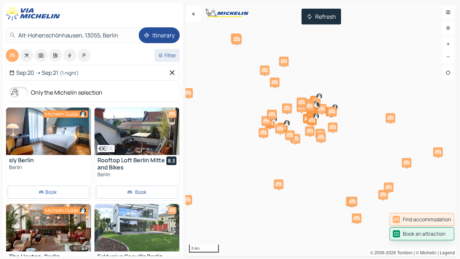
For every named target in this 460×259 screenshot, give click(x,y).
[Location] (448, 72)
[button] (390, 118)
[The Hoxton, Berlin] (48, 227)
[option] (12, 55)
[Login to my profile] (448, 12)
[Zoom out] (448, 56)
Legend (447, 252)
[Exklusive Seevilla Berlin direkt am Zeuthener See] (137, 227)
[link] (422, 219)
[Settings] (448, 28)
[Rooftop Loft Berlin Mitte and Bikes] (137, 131)
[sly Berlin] (48, 131)
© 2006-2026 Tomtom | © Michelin (403, 252)
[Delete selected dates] (173, 73)
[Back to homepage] (34, 14)
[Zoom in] (448, 43)
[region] (48, 131)
